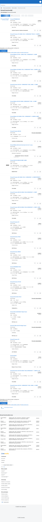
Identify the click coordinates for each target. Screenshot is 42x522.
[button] (40, 2)
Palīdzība (3, 460)
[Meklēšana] (40, 5)
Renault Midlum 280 (3, 446)
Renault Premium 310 (3, 449)
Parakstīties (4, 50)
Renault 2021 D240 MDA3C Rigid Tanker (18, 311)
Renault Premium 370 (14, 339)
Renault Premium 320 (3, 432)
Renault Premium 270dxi (15, 236)
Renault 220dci (13, 355)
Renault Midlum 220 (3, 418)
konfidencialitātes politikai (15, 52)
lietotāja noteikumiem (24, 52)
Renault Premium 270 (14, 222)
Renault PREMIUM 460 (15, 19)
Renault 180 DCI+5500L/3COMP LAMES (18, 160)
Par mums (3, 458)
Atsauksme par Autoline (5, 487)
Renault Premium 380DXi (15, 251)
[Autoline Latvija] (7, 2)
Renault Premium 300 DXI (15, 131)
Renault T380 (3, 439)
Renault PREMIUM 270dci (15, 266)
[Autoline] (1, 8)
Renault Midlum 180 (3, 429)
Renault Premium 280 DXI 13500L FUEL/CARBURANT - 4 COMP (23, 192)
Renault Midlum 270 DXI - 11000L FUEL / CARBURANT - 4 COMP (23, 54)
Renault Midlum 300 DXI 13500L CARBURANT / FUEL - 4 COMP (23, 101)
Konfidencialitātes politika (5, 483)
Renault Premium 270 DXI (15, 281)
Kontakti (2, 462)
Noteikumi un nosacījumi (5, 481)
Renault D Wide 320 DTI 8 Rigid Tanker (18, 325)
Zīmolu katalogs (4, 489)
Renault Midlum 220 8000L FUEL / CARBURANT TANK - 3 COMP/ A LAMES (25, 69)
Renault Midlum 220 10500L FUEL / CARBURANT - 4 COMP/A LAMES (24, 116)
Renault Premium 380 (3, 435)
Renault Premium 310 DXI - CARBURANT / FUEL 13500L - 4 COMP (24, 84)
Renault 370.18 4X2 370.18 (15, 296)
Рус (4, 466)
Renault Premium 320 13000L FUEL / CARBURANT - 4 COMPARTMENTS (25, 177)
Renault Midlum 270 (3, 425)
